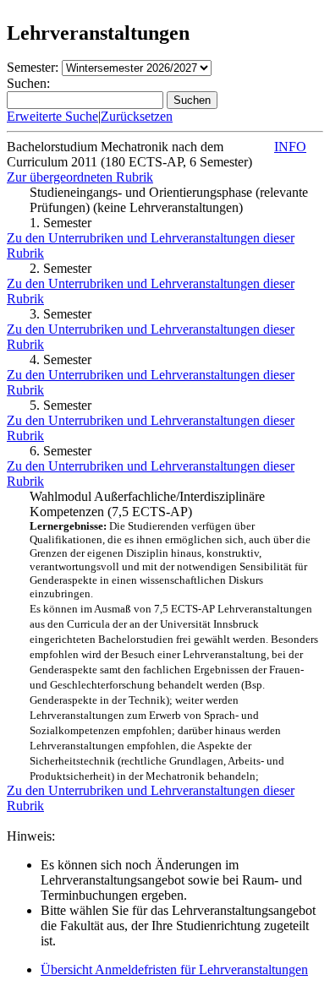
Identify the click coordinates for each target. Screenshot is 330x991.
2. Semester (60, 268)
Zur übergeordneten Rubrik (80, 177)
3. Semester (60, 314)
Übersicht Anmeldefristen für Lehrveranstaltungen (174, 969)
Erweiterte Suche (52, 116)
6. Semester (60, 451)
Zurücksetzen (137, 116)
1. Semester (60, 222)
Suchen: (28, 83)
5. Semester (60, 405)
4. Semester (60, 359)
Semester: (32, 67)
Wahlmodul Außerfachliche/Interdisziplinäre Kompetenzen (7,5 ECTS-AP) (174, 635)
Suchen (192, 100)
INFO (290, 146)
